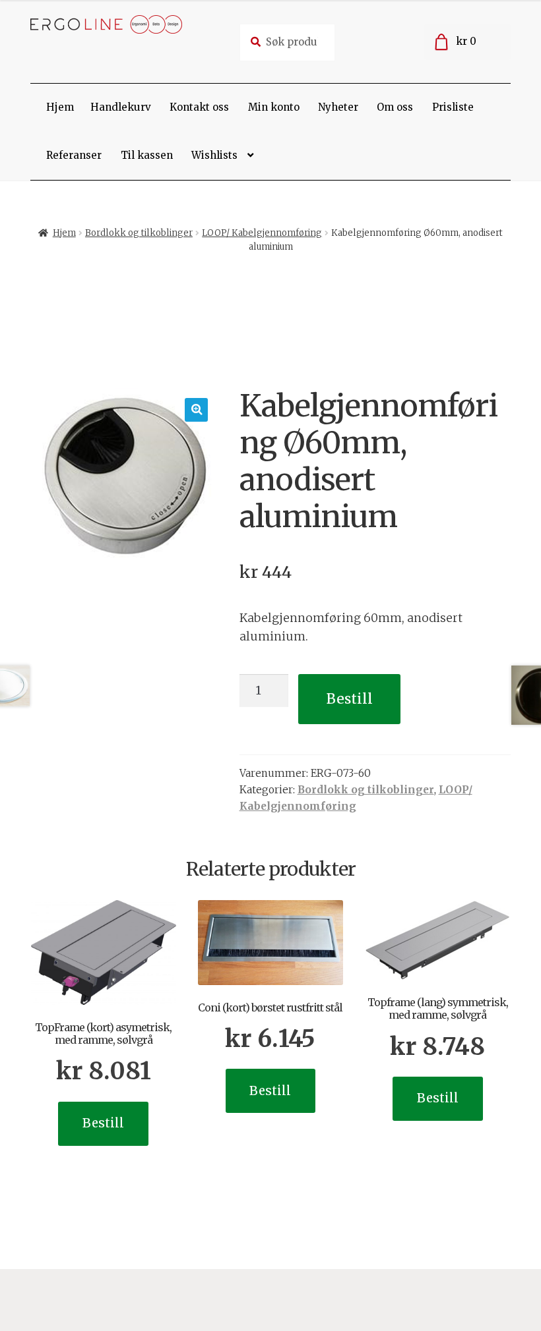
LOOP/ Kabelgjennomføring (262, 233)
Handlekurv (120, 107)
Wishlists (214, 155)
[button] (196, 409)
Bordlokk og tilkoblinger (139, 233)
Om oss (395, 107)
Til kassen (147, 155)
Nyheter (338, 107)
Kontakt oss (199, 107)
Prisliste (453, 107)
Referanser (74, 155)
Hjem (60, 107)
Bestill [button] (103, 1123)
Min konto (274, 107)
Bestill (350, 699)
